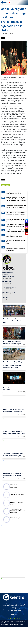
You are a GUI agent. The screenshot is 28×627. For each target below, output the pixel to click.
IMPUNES (5, 297)
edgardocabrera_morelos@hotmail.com (8, 270)
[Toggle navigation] (25, 2)
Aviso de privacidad (14, 624)
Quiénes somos (4, 624)
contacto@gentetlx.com (14, 618)
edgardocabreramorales (8, 272)
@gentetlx (5, 274)
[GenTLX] (14, 600)
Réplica (21, 624)
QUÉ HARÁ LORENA (8, 287)
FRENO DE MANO (8, 277)
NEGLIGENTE (7, 282)
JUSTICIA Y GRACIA (8, 292)
